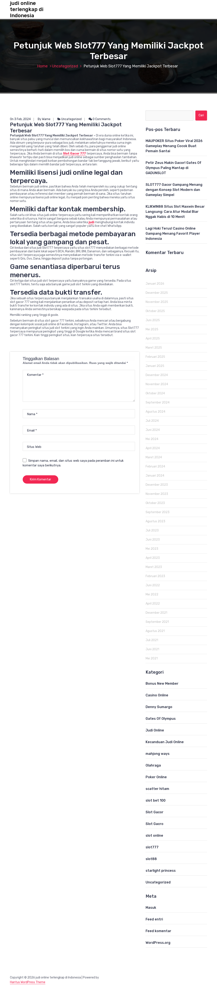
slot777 (152, 847)
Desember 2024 (157, 375)
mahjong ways (158, 754)
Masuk (151, 908)
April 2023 (153, 558)
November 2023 (157, 494)
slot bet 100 (156, 800)
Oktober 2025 (155, 311)
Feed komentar (158, 931)
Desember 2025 (157, 293)
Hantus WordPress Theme (27, 982)
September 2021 (157, 622)
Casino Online (157, 695)
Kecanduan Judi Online (165, 742)
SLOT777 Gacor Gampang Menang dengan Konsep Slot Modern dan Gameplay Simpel (174, 190)
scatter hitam (157, 789)
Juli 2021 (152, 640)
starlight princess (161, 871)
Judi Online (155, 730)
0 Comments (101, 119)
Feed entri (154, 919)
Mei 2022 (152, 594)
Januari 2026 (155, 283)
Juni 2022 (153, 585)
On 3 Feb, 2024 (20, 119)
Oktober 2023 (155, 503)
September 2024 (158, 402)
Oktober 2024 (155, 393)
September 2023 (158, 512)
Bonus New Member (162, 683)
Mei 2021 (152, 658)
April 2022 (153, 603)
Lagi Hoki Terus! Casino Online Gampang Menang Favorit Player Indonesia (173, 233)
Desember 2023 (157, 485)
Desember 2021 (156, 613)
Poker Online (156, 777)
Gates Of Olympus (161, 719)
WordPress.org (158, 943)
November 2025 (157, 302)
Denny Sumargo (159, 707)
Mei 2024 (152, 439)
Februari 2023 (155, 576)
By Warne (44, 119)
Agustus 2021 (155, 631)
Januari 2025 (155, 366)
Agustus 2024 (155, 411)
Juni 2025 (153, 320)
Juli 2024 (152, 421)
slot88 (151, 859)
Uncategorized (65, 66)
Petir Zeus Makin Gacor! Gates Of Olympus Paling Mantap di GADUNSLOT (173, 168)
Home (42, 66)
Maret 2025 (154, 347)
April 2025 (153, 338)
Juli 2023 (152, 530)
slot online (154, 835)
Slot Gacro (154, 824)
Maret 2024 (154, 457)
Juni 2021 (152, 649)
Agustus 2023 (155, 521)
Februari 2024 (155, 466)
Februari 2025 (155, 357)
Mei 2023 (152, 549)
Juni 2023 (153, 539)
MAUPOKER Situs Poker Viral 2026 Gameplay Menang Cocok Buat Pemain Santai (174, 146)
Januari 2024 (155, 475)
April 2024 (153, 448)
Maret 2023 (154, 567)
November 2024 (157, 384)
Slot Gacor (154, 812)
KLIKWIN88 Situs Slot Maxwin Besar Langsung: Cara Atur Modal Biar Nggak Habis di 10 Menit (175, 211)
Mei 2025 (152, 329)
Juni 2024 (153, 430)
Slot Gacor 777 (74, 153)
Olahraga (153, 765)
